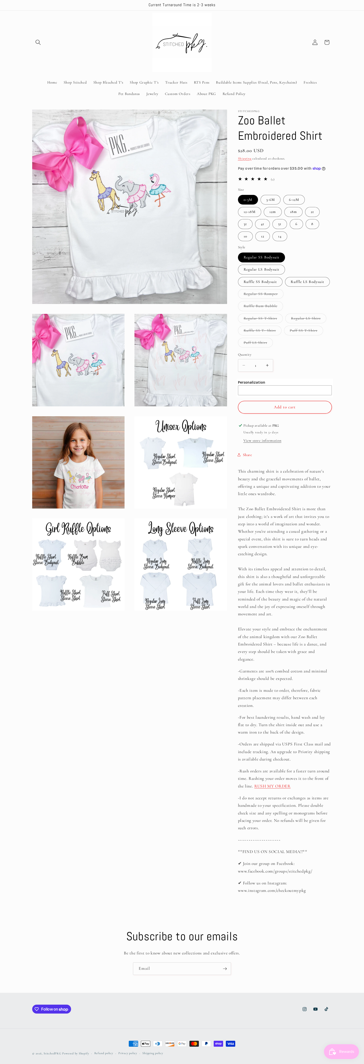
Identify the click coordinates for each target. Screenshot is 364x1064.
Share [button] (247, 455)
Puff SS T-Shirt (306, 331)
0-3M (248, 199)
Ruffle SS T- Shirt (263, 331)
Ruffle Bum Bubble (263, 307)
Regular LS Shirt (308, 319)
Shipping (245, 158)
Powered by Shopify (75, 1053)
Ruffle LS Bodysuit (307, 281)
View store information (262, 440)
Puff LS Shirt (258, 343)
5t (279, 224)
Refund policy (103, 1053)
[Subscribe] (225, 968)
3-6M (270, 199)
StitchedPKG (52, 1053)
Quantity (245, 354)
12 (262, 236)
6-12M (294, 199)
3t (245, 224)
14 (280, 236)
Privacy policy (127, 1053)
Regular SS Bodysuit (262, 257)
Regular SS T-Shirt (263, 319)
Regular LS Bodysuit (262, 269)
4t (262, 224)
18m (293, 211)
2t (312, 211)
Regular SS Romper (264, 295)
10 (245, 236)
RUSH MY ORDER (272, 785)
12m (272, 211)
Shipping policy (152, 1053)
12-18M (250, 211)
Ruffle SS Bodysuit (260, 281)
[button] (38, 42)
